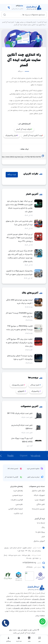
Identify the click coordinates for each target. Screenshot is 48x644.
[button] (19, 639)
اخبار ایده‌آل (35, 385)
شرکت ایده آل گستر (24, 129)
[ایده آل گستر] (36, 587)
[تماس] (5, 623)
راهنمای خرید (18, 491)
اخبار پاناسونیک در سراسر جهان (26, 22)
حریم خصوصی (17, 495)
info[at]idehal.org (29, 563)
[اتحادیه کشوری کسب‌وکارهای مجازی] (18, 577)
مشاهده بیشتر (40, 616)
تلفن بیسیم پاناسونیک (37, 602)
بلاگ (43, 527)
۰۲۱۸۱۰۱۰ (29, 567)
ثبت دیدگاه (12, 174)
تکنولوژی (22, 391)
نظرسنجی (19, 504)
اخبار (43, 536)
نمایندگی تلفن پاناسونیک (21, 608)
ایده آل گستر (42, 22)
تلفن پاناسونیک (12, 599)
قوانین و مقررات (17, 500)
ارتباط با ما (41, 523)
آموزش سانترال (39, 541)
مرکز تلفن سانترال (38, 491)
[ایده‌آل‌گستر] (34, 7)
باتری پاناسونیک (26, 605)
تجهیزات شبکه (39, 495)
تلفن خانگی (40, 504)
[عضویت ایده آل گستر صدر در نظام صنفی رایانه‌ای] (7, 577)
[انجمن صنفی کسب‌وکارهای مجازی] (40, 577)
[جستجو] (4, 14)
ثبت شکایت (18, 513)
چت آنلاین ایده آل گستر (33, 135)
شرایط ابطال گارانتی (15, 509)
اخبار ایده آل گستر (8, 22)
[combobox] (26, 14)
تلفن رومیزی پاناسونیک (21, 602)
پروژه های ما (40, 532)
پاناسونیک (35, 391)
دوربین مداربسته (38, 509)
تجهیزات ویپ (40, 500)
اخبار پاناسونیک (11, 135)
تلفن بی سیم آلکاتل (12, 605)
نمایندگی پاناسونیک (38, 599)
